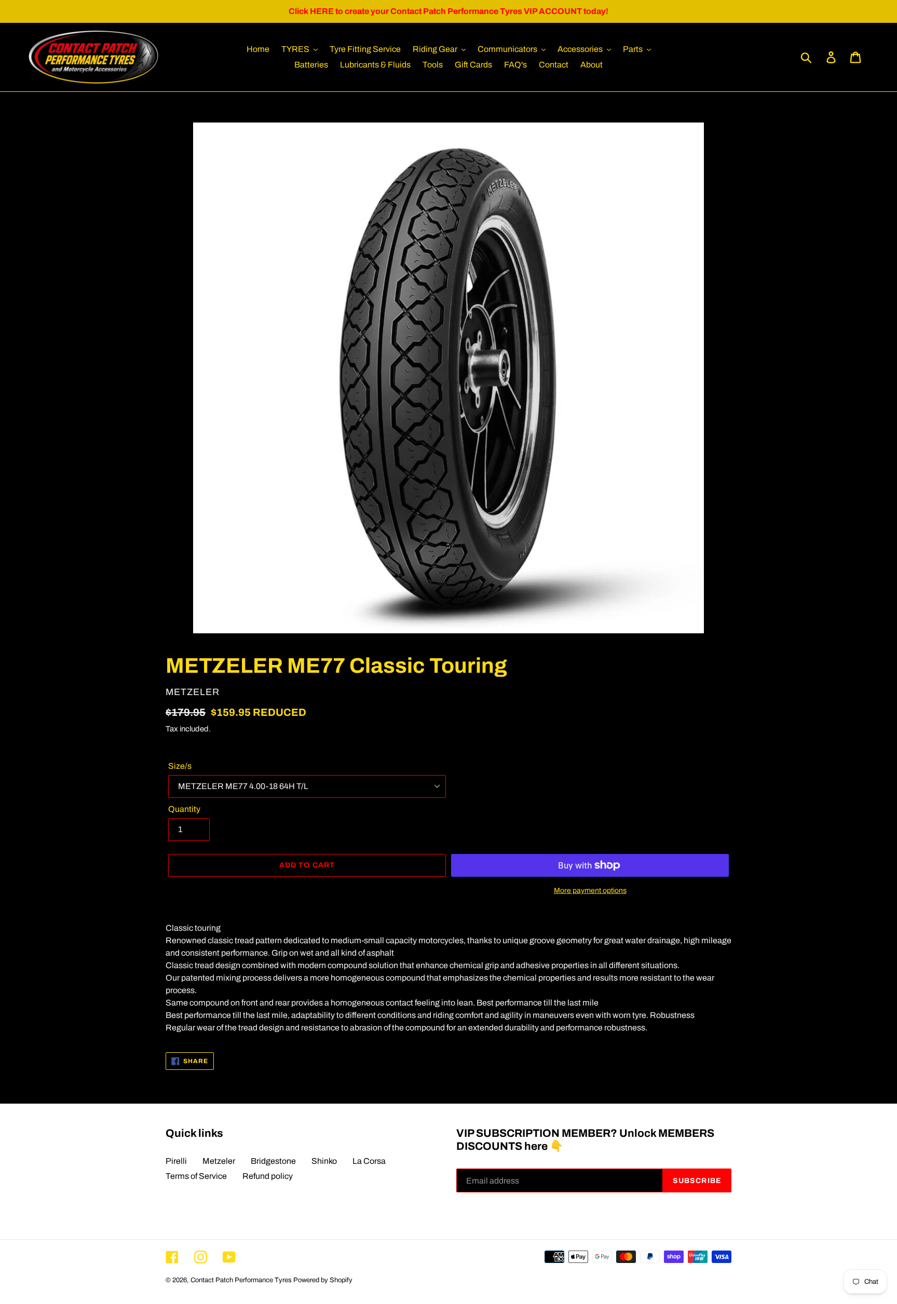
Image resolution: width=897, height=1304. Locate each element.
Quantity (184, 809)
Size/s (180, 766)
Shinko (324, 1161)
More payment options (590, 890)
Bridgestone (273, 1161)
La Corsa (369, 1161)
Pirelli (176, 1161)
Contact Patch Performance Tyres (241, 1280)
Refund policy (267, 1176)
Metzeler (218, 1161)
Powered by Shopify (322, 1280)
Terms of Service (196, 1176)
